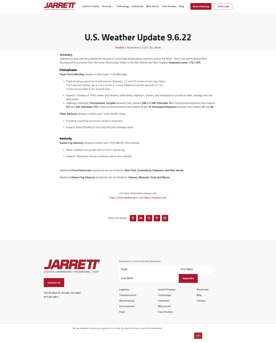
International (126, 306)
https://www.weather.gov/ (124, 197)
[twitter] (149, 218)
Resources (203, 289)
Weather (119, 47)
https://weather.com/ (155, 197)
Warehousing (126, 300)
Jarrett (157, 47)
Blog (181, 6)
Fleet (122, 312)
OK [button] (198, 335)
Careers (201, 300)
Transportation (127, 295)
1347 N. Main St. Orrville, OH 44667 (62, 293)
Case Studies (169, 6)
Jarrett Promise (90, 6)
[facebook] (133, 218)
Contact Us (54, 282)
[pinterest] (157, 218)
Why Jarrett (152, 6)
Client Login (223, 6)
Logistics (124, 289)
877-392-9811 (51, 297)
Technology (122, 6)
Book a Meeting (201, 6)
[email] (165, 218)
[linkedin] (141, 218)
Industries (138, 6)
